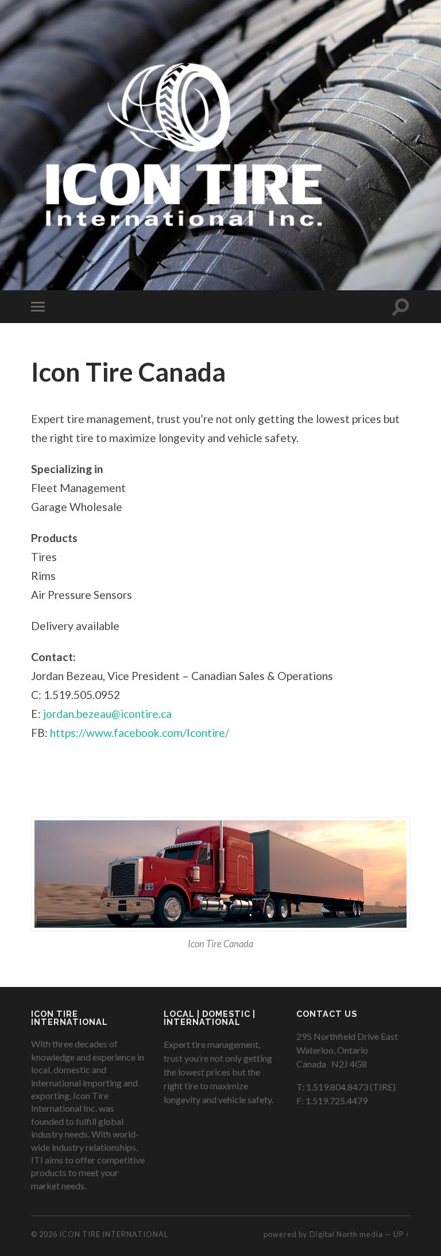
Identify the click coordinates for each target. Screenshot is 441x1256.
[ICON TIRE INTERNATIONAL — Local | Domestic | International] (180, 143)
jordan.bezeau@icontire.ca (107, 713)
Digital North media (346, 1234)
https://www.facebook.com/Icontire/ (139, 732)
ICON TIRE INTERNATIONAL (113, 1234)
